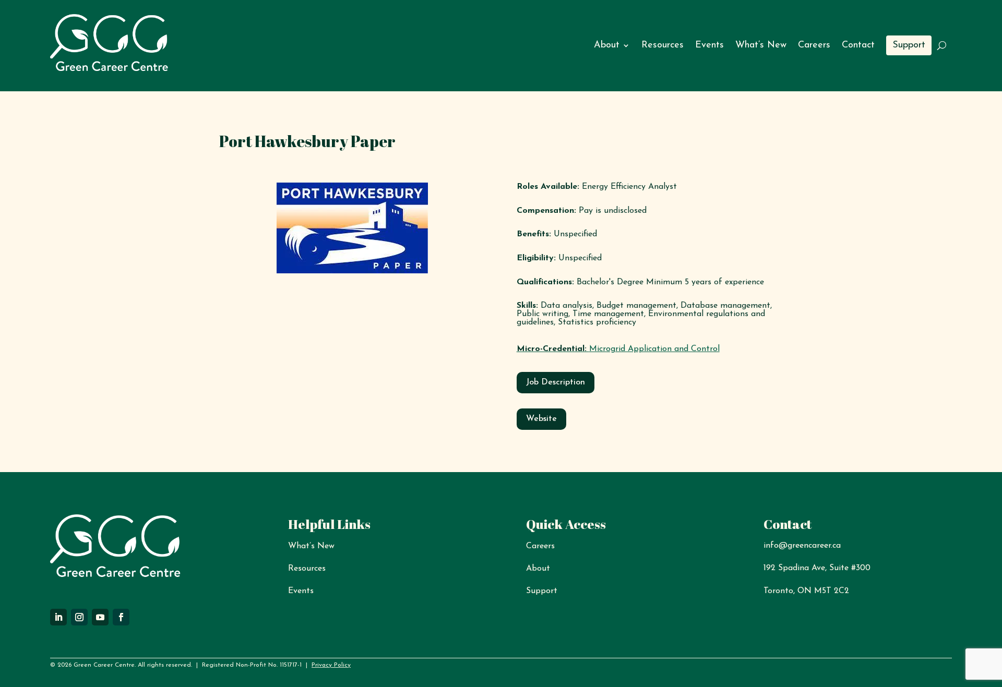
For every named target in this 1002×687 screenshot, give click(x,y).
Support (908, 45)
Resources (662, 45)
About (606, 45)
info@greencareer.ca (802, 545)
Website (541, 419)
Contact (858, 45)
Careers (814, 45)
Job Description (555, 382)
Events (709, 45)
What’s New (760, 45)
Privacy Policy (331, 665)
